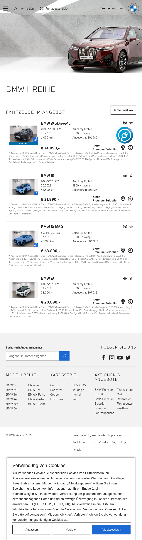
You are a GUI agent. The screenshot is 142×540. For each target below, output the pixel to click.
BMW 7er (34, 385)
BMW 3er (12, 394)
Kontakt (76, 449)
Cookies (104, 442)
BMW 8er (34, 390)
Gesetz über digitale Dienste (88, 435)
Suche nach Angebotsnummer (24, 347)
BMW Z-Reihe (36, 404)
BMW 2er (11, 390)
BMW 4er (12, 399)
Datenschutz (118, 442)
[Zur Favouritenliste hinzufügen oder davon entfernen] (131, 123)
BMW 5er (12, 404)
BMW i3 (47, 175)
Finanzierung (125, 389)
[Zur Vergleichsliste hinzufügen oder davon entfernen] (125, 123)
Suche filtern (125, 110)
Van (74, 399)
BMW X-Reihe (36, 394)
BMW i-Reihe (36, 399)
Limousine (56, 399)
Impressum (114, 435)
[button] (5, 8)
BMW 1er (11, 385)
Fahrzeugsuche (104, 413)
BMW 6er (12, 408)
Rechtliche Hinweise (84, 442)
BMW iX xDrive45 (56, 123)
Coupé (54, 394)
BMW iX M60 (52, 226)
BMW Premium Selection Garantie (104, 403)
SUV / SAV (79, 385)
